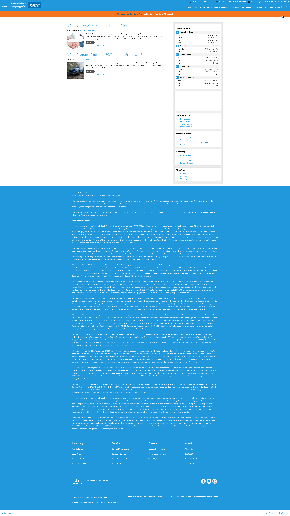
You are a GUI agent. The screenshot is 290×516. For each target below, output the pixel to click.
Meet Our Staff (191, 459)
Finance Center (185, 155)
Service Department (120, 449)
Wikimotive (105, 502)
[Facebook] (203, 481)
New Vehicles (185, 119)
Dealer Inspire (212, 496)
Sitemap (103, 497)
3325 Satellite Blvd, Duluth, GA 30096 (232, 2)
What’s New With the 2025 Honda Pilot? (98, 26)
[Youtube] (209, 481)
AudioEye (115, 502)
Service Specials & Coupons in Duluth (194, 142)
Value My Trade (186, 160)
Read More (90, 42)
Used (197, 7)
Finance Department (157, 449)
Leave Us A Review (192, 464)
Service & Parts (220, 7)
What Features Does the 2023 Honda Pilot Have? (104, 55)
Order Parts (117, 464)
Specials (206, 7)
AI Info (96, 497)
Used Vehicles (185, 121)
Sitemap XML (77, 502)
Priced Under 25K (186, 127)
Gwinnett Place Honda (87, 30)
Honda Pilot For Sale (99, 46)
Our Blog (183, 179)
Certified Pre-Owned (80, 459)
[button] (286, 7)
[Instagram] (214, 481)
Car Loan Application (188, 158)
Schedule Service (186, 140)
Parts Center (184, 145)
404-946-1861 (213, 35)
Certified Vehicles (186, 124)
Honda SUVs (111, 46)
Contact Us (184, 174)
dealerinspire (86, 59)
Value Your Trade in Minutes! (158, 14)
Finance (249, 7)
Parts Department (119, 459)
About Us (260, 7)
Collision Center (237, 7)
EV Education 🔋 (275, 7)
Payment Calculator (187, 163)
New (189, 7)
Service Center (185, 137)
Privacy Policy (77, 497)
